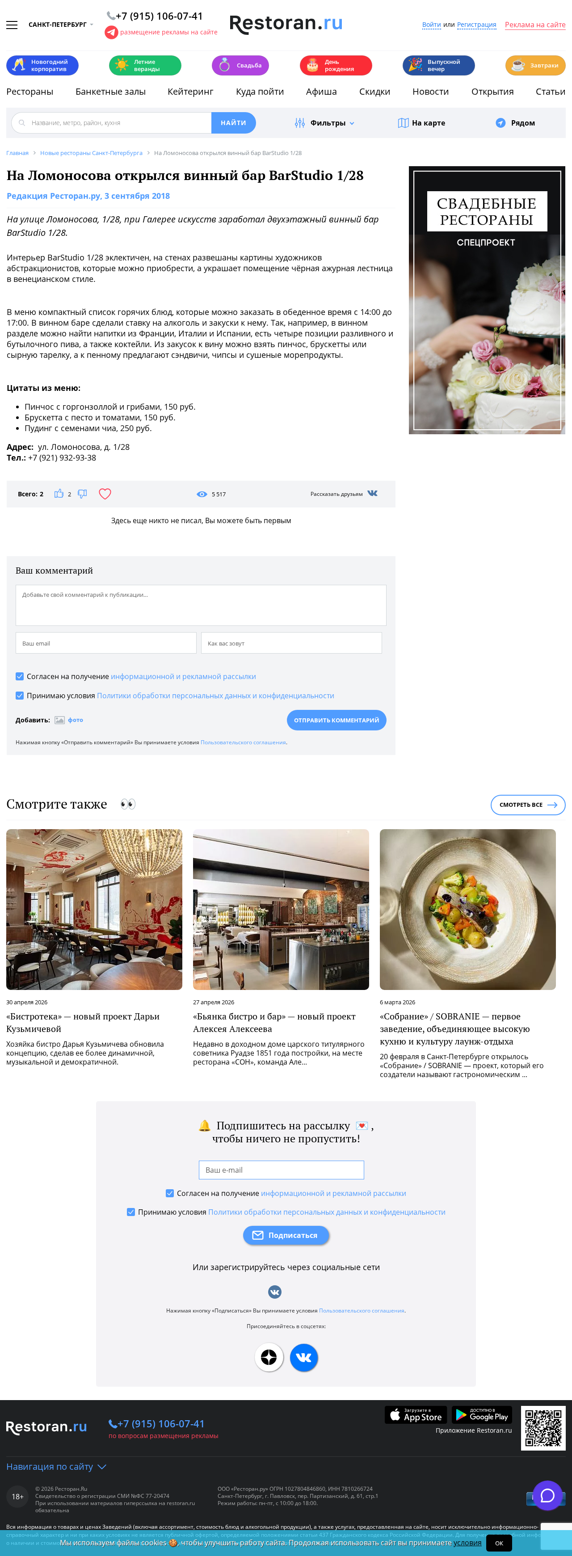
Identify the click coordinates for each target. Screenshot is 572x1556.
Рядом (523, 123)
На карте (428, 123)
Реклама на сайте (535, 25)
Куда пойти (260, 91)
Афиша (321, 91)
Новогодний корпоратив (39, 65)
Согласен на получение (141, 676)
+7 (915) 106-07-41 (161, 1423)
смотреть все (521, 805)
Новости (430, 91)
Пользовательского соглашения (243, 742)
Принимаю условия (180, 695)
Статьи (551, 91)
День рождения (329, 65)
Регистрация (476, 25)
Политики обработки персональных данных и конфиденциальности (215, 695)
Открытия (492, 91)
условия (468, 1543)
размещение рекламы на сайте (169, 32)
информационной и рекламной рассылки (183, 676)
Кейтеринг (191, 91)
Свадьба (239, 64)
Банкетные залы (111, 91)
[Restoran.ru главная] (286, 25)
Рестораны (29, 91)
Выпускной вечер (434, 65)
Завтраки (534, 64)
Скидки (375, 91)
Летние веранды (137, 65)
